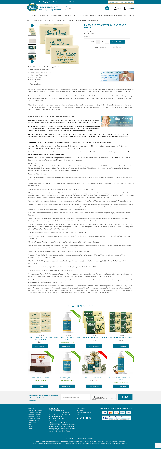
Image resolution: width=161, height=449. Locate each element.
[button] (32, 31)
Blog (30, 424)
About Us (122, 16)
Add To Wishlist (100, 47)
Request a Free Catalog (35, 410)
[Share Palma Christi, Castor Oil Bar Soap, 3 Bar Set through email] (120, 47)
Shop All (130, 16)
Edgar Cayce (56, 16)
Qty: (93, 42)
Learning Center (110, 16)
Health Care (32, 16)
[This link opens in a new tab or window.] (77, 418)
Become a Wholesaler (35, 414)
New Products (96, 16)
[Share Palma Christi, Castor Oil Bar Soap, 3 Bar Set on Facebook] (111, 47)
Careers (31, 426)
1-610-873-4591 (65, 413)
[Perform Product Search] (107, 8)
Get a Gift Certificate (35, 412)
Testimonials (32, 422)
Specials (85, 16)
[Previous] (32, 25)
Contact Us (54, 408)
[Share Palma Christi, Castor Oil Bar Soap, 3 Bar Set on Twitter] (114, 47)
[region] (32, 43)
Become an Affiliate (34, 416)
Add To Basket (40, 346)
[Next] (32, 61)
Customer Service (34, 420)
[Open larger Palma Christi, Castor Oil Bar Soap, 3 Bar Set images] (59, 44)
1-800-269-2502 (59, 410)
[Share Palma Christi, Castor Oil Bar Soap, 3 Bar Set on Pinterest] (117, 47)
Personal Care (44, 16)
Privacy (31, 428)
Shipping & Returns (34, 418)
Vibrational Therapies (71, 16)
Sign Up (125, 397)
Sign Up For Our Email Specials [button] (121, 2)
